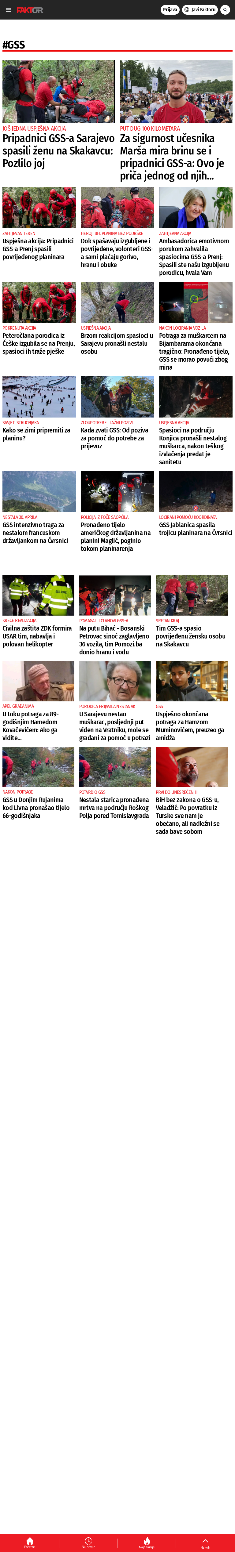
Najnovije (88, 1547)
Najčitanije (147, 1547)
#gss (13, 45)
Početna (29, 1547)
